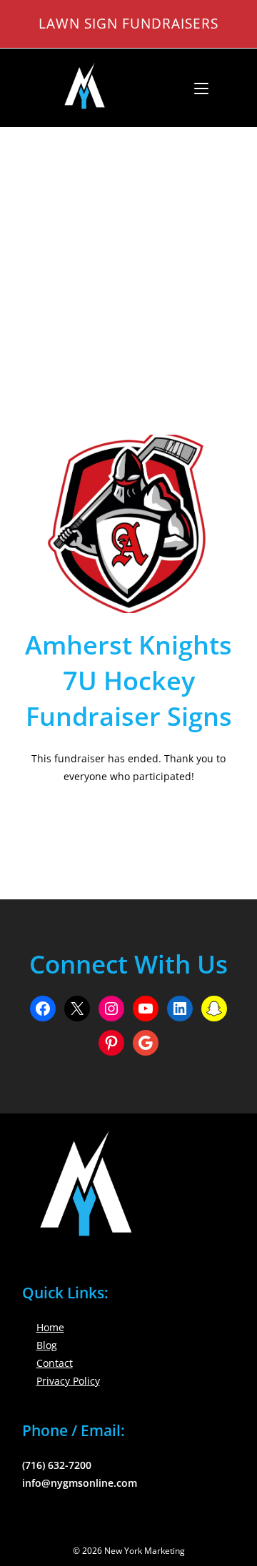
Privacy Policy (68, 1381)
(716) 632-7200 (56, 1465)
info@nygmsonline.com (79, 1483)
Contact (54, 1363)
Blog (46, 1345)
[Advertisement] (128, 263)
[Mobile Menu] (195, 88)
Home (50, 1327)
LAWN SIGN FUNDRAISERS (128, 23)
